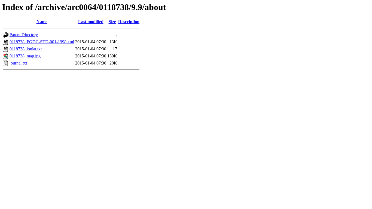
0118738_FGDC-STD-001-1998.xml (42, 41)
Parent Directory (24, 34)
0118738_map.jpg (25, 56)
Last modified (90, 21)
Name (41, 21)
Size (112, 21)
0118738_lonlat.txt (26, 49)
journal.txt (18, 63)
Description (128, 21)
